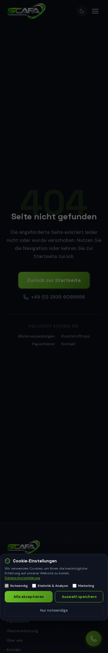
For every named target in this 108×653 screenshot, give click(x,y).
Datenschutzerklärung (22, 578)
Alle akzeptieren (29, 596)
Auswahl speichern (79, 596)
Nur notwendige (54, 610)
